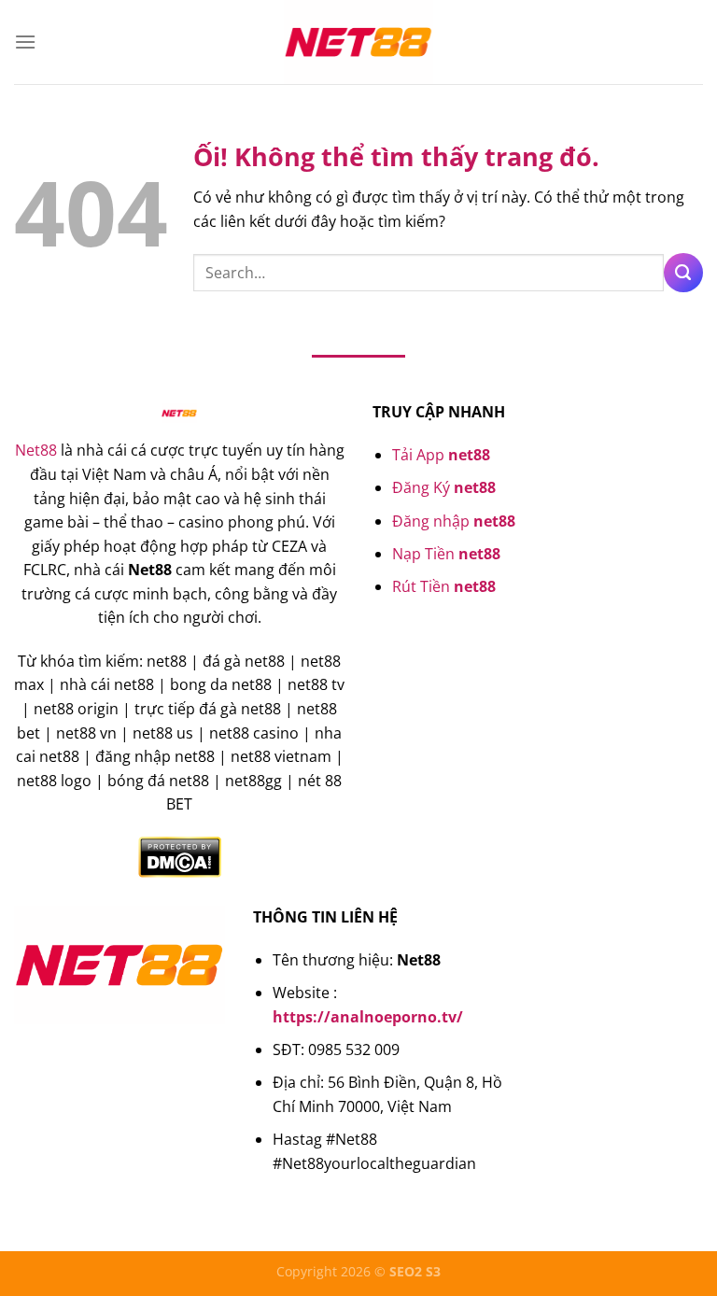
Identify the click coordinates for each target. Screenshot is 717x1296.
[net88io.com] (358, 42)
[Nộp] (683, 272)
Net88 (36, 450)
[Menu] (25, 41)
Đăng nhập (453, 521)
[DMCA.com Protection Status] (179, 855)
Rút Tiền (444, 586)
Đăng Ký (444, 487)
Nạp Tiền (446, 553)
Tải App (441, 454)
